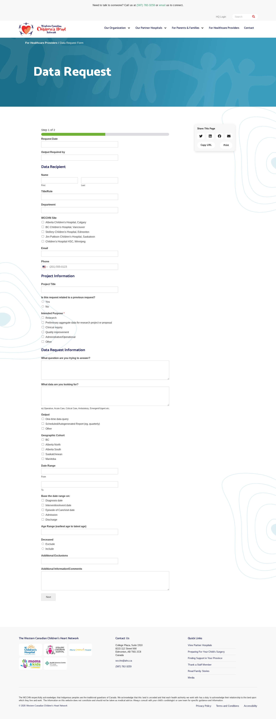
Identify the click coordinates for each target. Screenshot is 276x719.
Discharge (51, 519)
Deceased (47, 539)
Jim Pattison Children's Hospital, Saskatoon (70, 236)
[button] (200, 136)
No (47, 306)
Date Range (48, 465)
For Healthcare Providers (41, 42)
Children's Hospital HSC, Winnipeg (65, 241)
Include (50, 549)
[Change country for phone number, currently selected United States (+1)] (44, 267)
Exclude (50, 544)
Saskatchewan (54, 454)
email (162, 5)
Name (44, 175)
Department (48, 204)
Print (226, 145)
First (43, 185)
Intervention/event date (58, 505)
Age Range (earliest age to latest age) (63, 526)
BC (47, 439)
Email (44, 248)
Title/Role (47, 191)
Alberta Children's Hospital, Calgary (66, 222)
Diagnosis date (54, 500)
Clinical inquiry (54, 327)
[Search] (253, 17)
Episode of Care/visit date (60, 510)
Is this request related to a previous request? (68, 297)
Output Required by (53, 152)
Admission (51, 515)
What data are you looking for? (59, 384)
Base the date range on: (55, 496)
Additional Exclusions (54, 555)
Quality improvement (57, 332)
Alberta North (53, 444)
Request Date (49, 138)
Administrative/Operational (61, 337)
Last (83, 185)
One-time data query (57, 419)
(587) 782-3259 (146, 5)
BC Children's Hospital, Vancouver (65, 227)
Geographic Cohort (53, 435)
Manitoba (51, 459)
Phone (45, 261)
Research (51, 317)
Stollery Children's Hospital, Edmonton (67, 232)
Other (49, 341)
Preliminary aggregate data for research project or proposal (79, 322)
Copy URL (206, 145)
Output (45, 414)
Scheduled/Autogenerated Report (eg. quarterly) (73, 423)
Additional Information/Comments (61, 568)
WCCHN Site (49, 218)
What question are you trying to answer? (65, 358)
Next (48, 597)
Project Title (48, 284)
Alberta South (53, 449)
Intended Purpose (53, 313)
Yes (48, 302)
